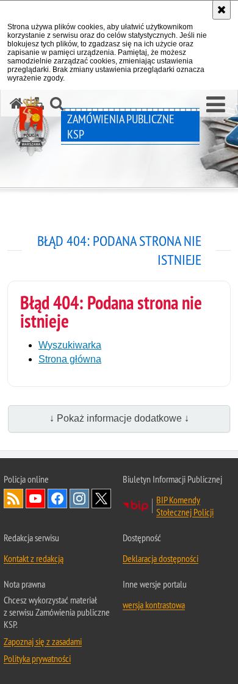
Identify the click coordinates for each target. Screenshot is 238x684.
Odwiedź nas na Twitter (101, 498)
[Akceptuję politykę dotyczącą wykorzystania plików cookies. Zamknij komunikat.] (221, 10)
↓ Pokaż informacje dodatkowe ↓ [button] (119, 418)
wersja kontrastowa (154, 605)
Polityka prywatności (37, 658)
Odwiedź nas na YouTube (35, 498)
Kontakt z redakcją (33, 558)
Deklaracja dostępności (160, 558)
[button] (215, 105)
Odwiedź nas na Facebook (57, 498)
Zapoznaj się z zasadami (43, 641)
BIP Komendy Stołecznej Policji (185, 506)
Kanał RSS (13, 498)
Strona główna (69, 359)
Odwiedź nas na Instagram (79, 498)
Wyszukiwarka (69, 345)
